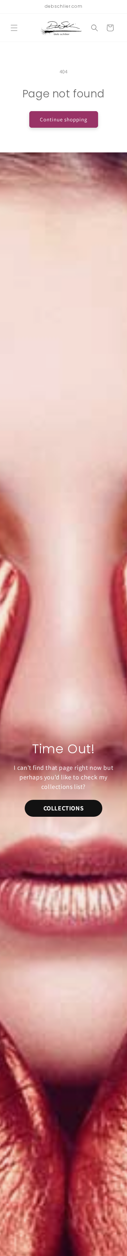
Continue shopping (63, 119)
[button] (14, 28)
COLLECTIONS (63, 808)
